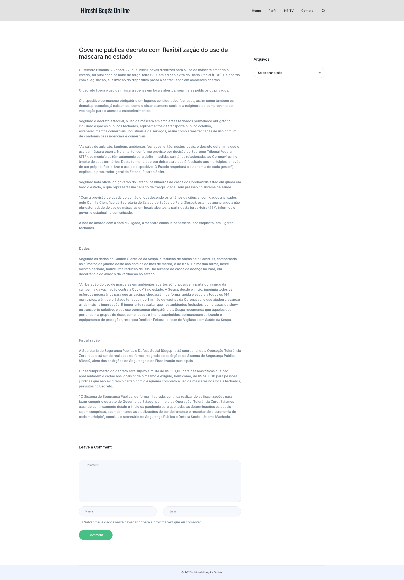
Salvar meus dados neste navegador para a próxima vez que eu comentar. (143, 522)
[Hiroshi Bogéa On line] (105, 10)
